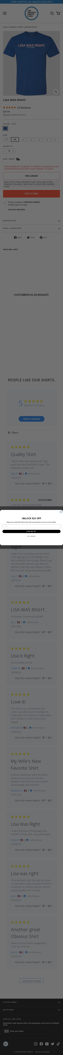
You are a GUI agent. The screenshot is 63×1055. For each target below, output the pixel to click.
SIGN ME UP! (31, 531)
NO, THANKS (31, 536)
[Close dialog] (61, 512)
